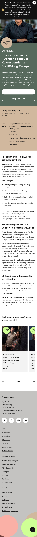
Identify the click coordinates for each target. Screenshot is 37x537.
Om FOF (5, 443)
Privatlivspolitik (8, 468)
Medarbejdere (7, 447)
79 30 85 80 (9, 407)
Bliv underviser (7, 507)
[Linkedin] (25, 420)
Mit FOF (5, 496)
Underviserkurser (8, 503)
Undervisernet (7, 492)
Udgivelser (6, 440)
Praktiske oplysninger (10, 461)
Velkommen (6, 432)
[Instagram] (11, 420)
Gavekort (5, 479)
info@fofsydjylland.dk (14, 410)
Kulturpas (5, 472)
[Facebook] (4, 420)
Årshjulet (5, 500)
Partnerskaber (7, 451)
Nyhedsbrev (6, 436)
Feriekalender (7, 483)
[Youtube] (18, 420)
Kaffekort (5, 475)
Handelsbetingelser (9, 464)
